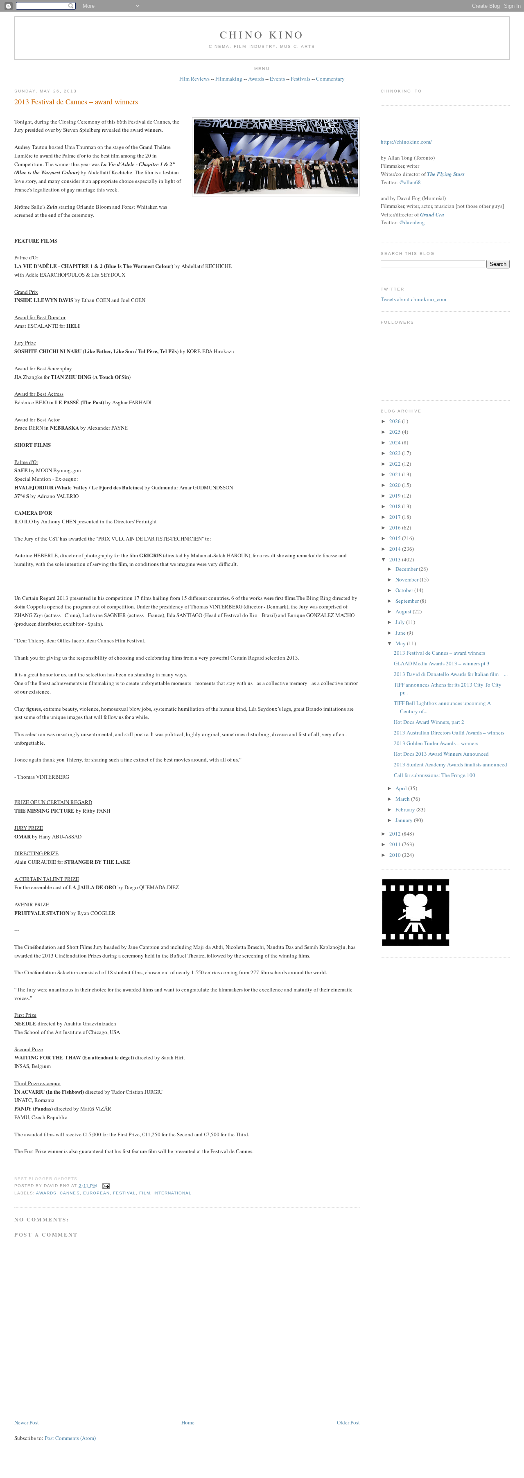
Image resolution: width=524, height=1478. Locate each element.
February (405, 809)
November (407, 579)
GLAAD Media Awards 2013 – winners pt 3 (442, 663)
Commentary (330, 78)
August (404, 611)
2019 (395, 495)
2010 (395, 854)
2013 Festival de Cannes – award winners (76, 101)
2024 (395, 442)
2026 (395, 421)
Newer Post (26, 1422)
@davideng (412, 222)
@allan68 (410, 182)
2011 (395, 844)
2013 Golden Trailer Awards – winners (436, 743)
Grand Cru (432, 214)
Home (187, 1422)
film (144, 1193)
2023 (395, 453)
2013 (395, 559)
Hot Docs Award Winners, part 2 (429, 721)
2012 (395, 833)
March (403, 798)
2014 (395, 548)
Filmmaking (228, 78)
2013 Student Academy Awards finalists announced (450, 764)
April (401, 788)
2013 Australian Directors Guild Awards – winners (449, 732)
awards (46, 1193)
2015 (395, 538)
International (173, 1193)
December (407, 568)
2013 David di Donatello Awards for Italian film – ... (451, 674)
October (404, 590)
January (404, 820)
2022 (395, 463)
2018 (395, 506)
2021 (395, 474)
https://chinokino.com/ (406, 141)
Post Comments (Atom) (70, 1438)
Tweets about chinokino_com (413, 299)
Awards (256, 78)
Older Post (348, 1422)
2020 (395, 485)
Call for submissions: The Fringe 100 (434, 775)
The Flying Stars (446, 174)
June (401, 632)
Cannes (69, 1193)
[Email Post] (105, 1185)
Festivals (300, 78)
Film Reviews (194, 78)
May (401, 643)
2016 (395, 527)
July (400, 622)
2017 (395, 516)
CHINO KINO (262, 34)
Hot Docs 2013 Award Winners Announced (441, 753)
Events (277, 78)
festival (124, 1193)
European (96, 1193)
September (407, 600)
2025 (395, 431)
